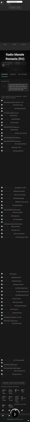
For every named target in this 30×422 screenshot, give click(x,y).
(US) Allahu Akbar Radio (21, 288)
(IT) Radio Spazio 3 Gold (22, 237)
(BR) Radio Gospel (16, 281)
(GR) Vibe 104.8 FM (17, 212)
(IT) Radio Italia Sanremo (22, 291)
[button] (15, 7)
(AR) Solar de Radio (18, 302)
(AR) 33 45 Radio (15, 226)
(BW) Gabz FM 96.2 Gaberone (11, 127)
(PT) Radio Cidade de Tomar (11, 113)
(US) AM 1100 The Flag (21, 133)
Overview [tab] (4, 74)
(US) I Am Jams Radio (20, 194)
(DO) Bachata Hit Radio (20, 305)
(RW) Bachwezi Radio (19, 191)
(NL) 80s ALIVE (14, 129)
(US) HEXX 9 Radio (17, 313)
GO (8, 3)
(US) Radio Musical (17, 205)
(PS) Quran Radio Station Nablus (12, 368)
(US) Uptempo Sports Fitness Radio (13, 224)
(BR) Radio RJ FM (16, 277)
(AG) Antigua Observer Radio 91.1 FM (13, 102)
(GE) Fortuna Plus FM (19, 233)
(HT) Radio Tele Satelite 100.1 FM (12, 317)
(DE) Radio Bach (15, 216)
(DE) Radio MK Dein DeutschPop (12, 210)
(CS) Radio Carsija (16, 323)
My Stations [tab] (22, 74)
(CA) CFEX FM (13, 115)
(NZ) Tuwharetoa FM (18, 360)
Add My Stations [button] (7, 63)
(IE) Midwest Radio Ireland (10, 364)
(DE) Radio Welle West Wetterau (12, 137)
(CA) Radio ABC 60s (18, 151)
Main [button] (5, 44)
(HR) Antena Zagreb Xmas (11, 321)
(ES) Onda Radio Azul (19, 371)
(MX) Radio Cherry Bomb (21, 202)
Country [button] (23, 44)
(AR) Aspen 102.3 (16, 147)
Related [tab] (13, 74)
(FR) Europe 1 (13, 274)
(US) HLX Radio (14, 122)
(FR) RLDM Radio (15, 119)
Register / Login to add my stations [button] (13, 383)
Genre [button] (14, 44)
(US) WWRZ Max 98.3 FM (21, 295)
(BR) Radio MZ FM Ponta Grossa (12, 141)
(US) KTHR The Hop (18, 105)
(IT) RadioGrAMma (18, 219)
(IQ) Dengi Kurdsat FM (20, 108)
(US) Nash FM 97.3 (17, 374)
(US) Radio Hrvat (15, 230)
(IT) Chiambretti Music (20, 144)
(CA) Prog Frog (14, 309)
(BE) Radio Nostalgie (18, 198)
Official (18, 63)
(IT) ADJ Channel (16, 298)
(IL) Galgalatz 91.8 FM (20, 187)
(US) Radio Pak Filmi (18, 284)
